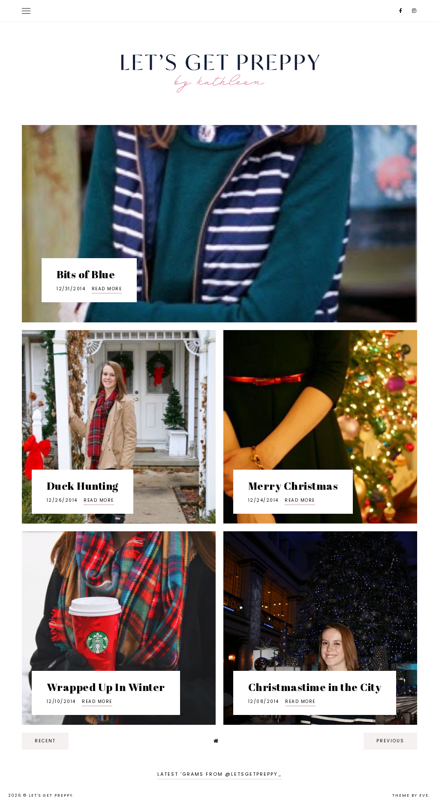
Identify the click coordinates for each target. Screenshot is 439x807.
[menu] (26, 10)
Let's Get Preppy (51, 795)
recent (45, 741)
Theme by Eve (410, 795)
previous (390, 741)
